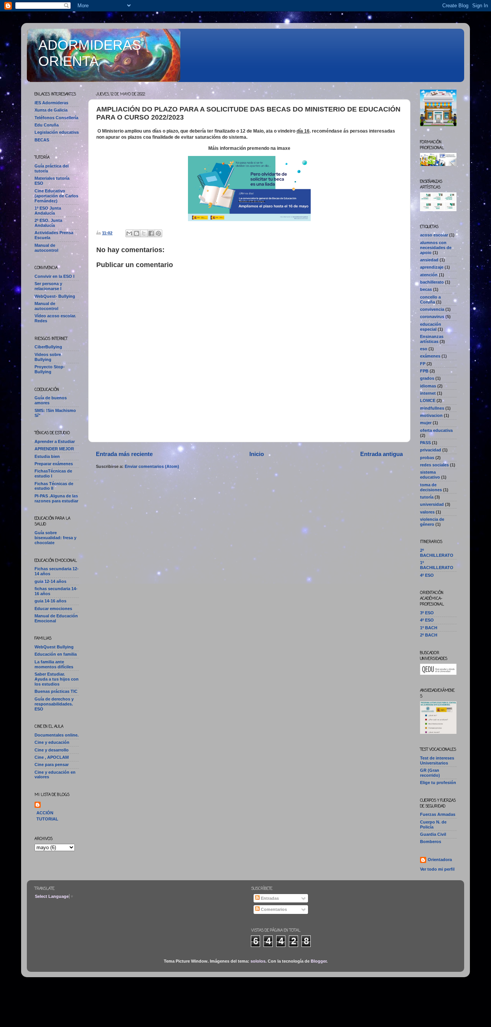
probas (427, 457)
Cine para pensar (52, 764)
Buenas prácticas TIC (56, 691)
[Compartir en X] (144, 233)
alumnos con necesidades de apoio (435, 247)
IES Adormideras (51, 102)
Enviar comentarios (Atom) (152, 466)
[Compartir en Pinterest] (158, 233)
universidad (432, 504)
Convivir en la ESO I (54, 276)
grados (427, 378)
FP (422, 363)
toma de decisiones (431, 487)
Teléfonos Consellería (56, 117)
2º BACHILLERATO (436, 553)
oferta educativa (436, 430)
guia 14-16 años (50, 601)
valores (427, 512)
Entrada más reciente (124, 454)
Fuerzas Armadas (437, 814)
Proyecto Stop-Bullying (50, 369)
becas (426, 289)
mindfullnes (432, 408)
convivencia (432, 309)
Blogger (318, 961)
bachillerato (432, 282)
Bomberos (430, 841)
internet (428, 393)
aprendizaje (431, 267)
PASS (425, 442)
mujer (426, 422)
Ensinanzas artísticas (431, 339)
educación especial (430, 326)
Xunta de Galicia (51, 110)
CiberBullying (48, 347)
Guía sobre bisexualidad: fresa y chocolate (55, 537)
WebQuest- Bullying (55, 296)
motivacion (431, 415)
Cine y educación (52, 742)
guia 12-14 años (50, 581)
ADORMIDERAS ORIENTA (89, 53)
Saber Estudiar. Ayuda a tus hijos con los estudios (57, 679)
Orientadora (440, 859)
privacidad (430, 450)
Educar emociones (53, 608)
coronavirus (432, 316)
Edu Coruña (47, 125)
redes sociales (434, 465)
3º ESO (427, 612)
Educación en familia (56, 654)
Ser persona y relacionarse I (48, 286)
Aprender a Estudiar (55, 441)
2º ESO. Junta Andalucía (48, 223)
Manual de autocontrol (46, 248)
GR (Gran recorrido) (430, 773)
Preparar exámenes (54, 463)
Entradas (269, 898)
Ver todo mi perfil (437, 869)
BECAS (42, 140)
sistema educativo (430, 474)
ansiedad (429, 260)
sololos (257, 961)
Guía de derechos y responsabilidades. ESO (54, 704)
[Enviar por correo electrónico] (129, 233)
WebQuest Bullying (54, 647)
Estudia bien (47, 456)
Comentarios (273, 909)
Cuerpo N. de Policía (433, 824)
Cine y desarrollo (52, 750)
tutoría (426, 497)
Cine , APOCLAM (52, 757)
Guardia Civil (433, 834)
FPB (424, 371)
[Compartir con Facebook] (151, 233)
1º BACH (428, 627)
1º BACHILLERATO (436, 565)
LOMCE (427, 400)
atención (429, 274)
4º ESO (427, 575)
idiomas (428, 386)
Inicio (256, 454)
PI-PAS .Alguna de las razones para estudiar (56, 498)
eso (423, 348)
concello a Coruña (430, 299)
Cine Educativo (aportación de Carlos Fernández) (56, 196)
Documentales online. (57, 735)
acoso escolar (434, 235)
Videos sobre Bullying (48, 357)
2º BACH (428, 635)
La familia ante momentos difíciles (54, 664)
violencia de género (432, 522)
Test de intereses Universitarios (437, 760)
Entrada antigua (381, 454)
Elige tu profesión (438, 782)
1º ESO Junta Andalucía (48, 210)
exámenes (430, 356)
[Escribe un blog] (136, 233)
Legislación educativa (57, 132)
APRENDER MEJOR (54, 448)
